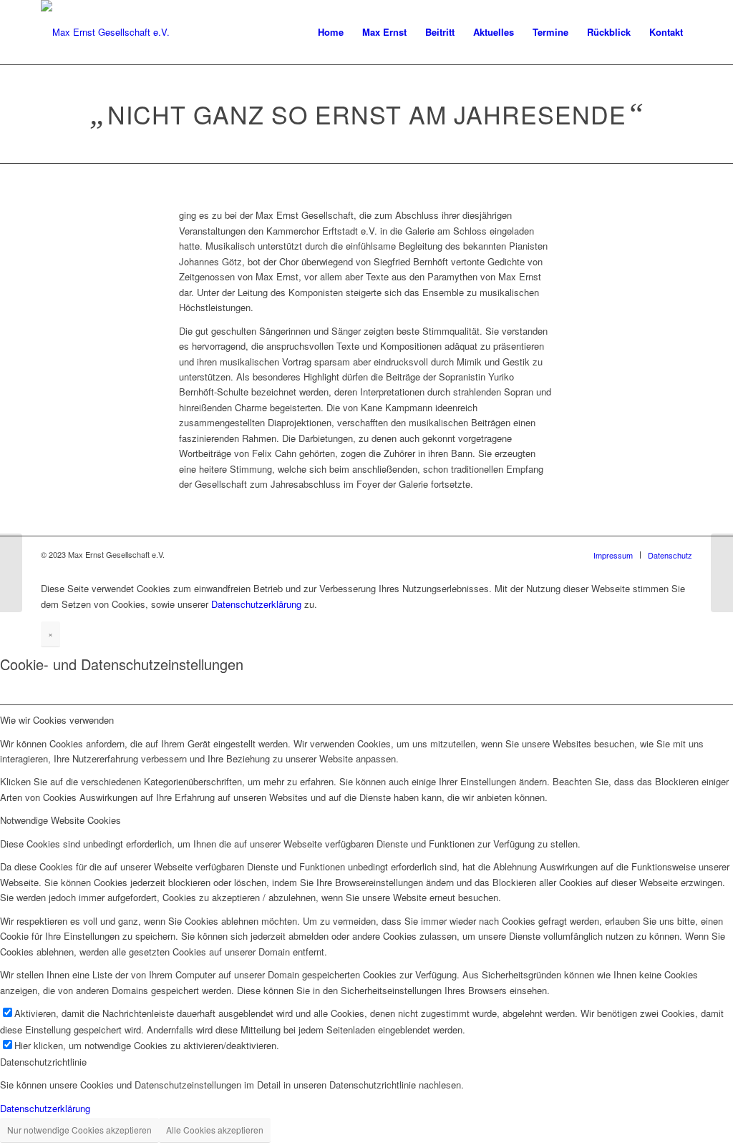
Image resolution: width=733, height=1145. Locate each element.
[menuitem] (331, 32)
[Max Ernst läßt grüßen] (11, 573)
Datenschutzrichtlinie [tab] (43, 1061)
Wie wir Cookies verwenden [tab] (57, 720)
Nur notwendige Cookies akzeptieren (79, 1130)
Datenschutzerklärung (256, 604)
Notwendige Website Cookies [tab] (60, 820)
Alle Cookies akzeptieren (214, 1130)
